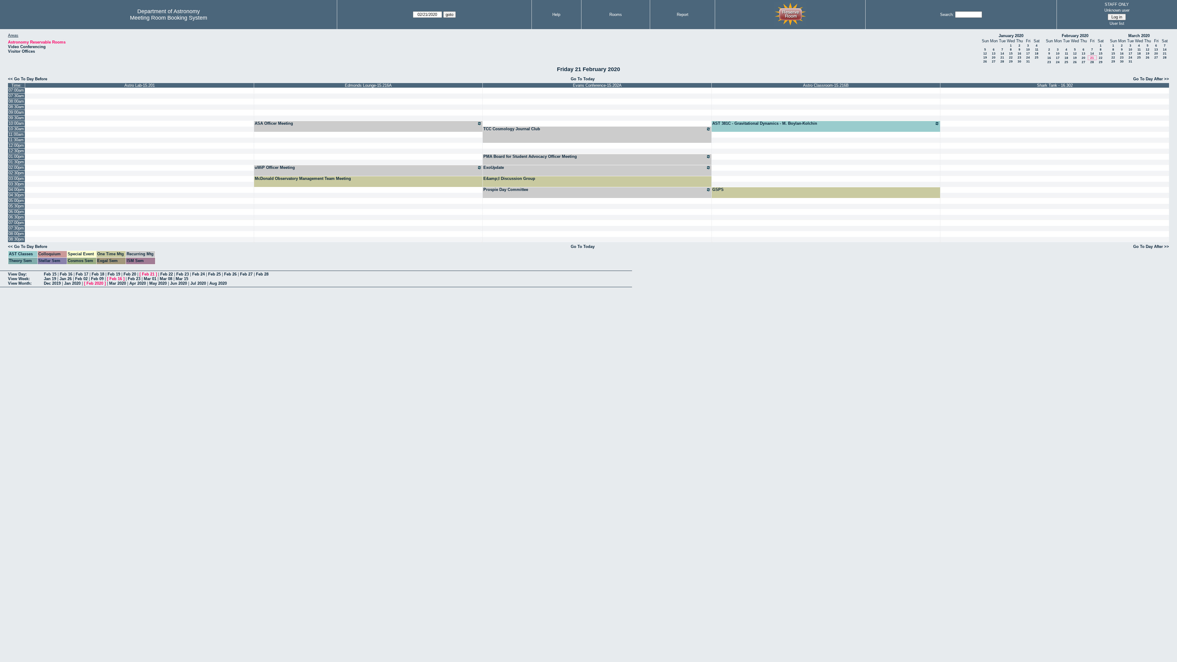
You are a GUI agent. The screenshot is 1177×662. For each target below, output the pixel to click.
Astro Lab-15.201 (139, 85)
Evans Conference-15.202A (597, 85)
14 (1002, 53)
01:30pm (16, 162)
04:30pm (16, 195)
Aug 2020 (218, 283)
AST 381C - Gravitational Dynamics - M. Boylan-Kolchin (764, 123)
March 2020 (1139, 35)
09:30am (16, 118)
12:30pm (16, 151)
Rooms (615, 14)
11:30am (16, 140)
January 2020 (1011, 35)
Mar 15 (182, 278)
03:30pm (16, 184)
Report (682, 14)
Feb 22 (166, 274)
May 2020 (158, 283)
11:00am (16, 134)
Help (556, 14)
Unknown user (1116, 10)
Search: (947, 14)
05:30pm (16, 206)
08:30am (16, 107)
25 (1036, 57)
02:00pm (16, 167)
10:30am (16, 129)
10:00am (16, 123)
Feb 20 (130, 274)
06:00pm (16, 211)
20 (994, 57)
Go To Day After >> (1151, 79)
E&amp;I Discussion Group (509, 178)
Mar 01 (150, 278)
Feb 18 (98, 274)
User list (1117, 23)
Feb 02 (81, 278)
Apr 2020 (137, 283)
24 (1028, 57)
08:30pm (16, 239)
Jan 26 (65, 278)
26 (985, 61)
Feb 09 (97, 278)
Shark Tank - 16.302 (1055, 85)
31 (1028, 61)
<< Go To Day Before (27, 79)
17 (1028, 53)
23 (1019, 57)
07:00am (16, 90)
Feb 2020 (94, 283)
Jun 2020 (178, 283)
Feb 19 (114, 274)
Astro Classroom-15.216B (826, 85)
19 (985, 57)
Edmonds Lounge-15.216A (368, 85)
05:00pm (16, 200)
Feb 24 (198, 274)
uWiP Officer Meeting (275, 167)
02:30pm (16, 173)
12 (985, 53)
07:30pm (16, 228)
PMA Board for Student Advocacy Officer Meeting (530, 156)
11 (1036, 49)
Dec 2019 (52, 283)
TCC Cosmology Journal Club (511, 129)
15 (1011, 53)
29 (1011, 61)
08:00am (16, 101)
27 (994, 61)
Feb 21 (148, 274)
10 (1028, 49)
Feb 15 (50, 274)
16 (1019, 53)
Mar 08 (166, 278)
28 (1002, 61)
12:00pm (16, 145)
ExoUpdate (493, 167)
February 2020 (1075, 35)
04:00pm (16, 189)
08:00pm (16, 233)
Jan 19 (50, 278)
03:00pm (16, 178)
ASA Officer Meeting (274, 123)
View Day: (17, 274)
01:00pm (16, 156)
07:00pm (16, 222)
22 (1011, 57)
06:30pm (16, 217)
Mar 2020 (117, 283)
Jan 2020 (72, 283)
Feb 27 (246, 274)
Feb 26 (230, 274)
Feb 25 (214, 274)
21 (1002, 57)
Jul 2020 (198, 283)
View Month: (20, 283)
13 (994, 53)
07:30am (16, 95)
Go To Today (583, 79)
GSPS (718, 189)
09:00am (16, 112)
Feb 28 (262, 274)
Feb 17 (82, 274)
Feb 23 (182, 274)
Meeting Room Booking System (168, 18)
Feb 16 (66, 274)
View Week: (19, 278)
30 (1019, 61)
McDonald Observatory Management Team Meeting (303, 178)
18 (1036, 53)
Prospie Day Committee (505, 189)
